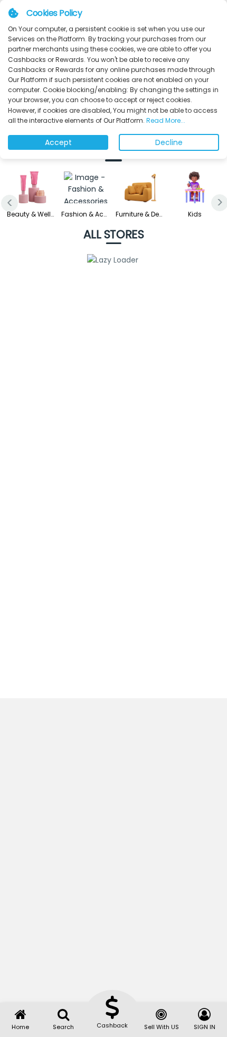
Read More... (165, 120)
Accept (58, 142)
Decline (169, 142)
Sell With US (161, 1027)
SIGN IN (204, 1027)
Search (63, 1027)
